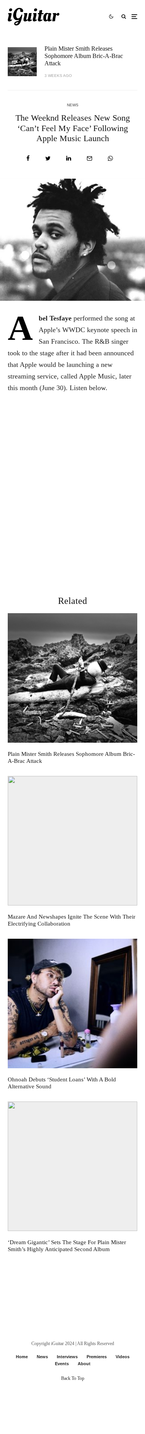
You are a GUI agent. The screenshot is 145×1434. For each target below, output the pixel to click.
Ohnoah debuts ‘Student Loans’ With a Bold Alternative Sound (62, 1083)
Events (62, 1363)
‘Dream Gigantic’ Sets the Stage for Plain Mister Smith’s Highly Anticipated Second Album (67, 1245)
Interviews (67, 1356)
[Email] (89, 158)
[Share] (28, 158)
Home (22, 1356)
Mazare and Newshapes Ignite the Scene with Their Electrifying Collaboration (71, 920)
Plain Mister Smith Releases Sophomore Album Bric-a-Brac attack (83, 55)
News (72, 105)
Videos (123, 1356)
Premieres (97, 1356)
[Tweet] (48, 158)
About (84, 1363)
